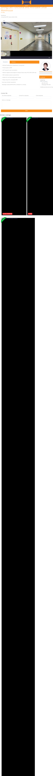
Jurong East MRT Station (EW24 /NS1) (9, 17)
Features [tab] (14, 62)
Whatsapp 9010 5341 (46, 84)
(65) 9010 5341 (45, 83)
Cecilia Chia (46, 70)
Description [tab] (5, 62)
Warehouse (3, 15)
